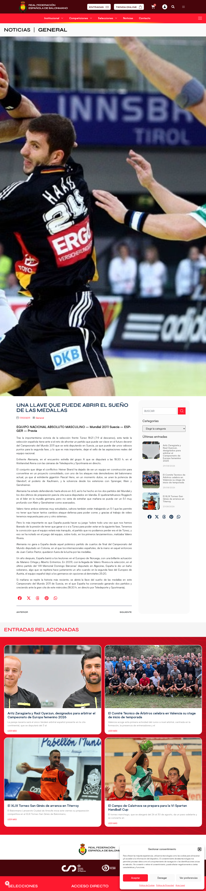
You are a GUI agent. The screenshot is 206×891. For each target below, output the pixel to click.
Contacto (144, 18)
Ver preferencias (189, 877)
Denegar (162, 877)
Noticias (128, 18)
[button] (199, 849)
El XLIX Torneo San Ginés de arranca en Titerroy (173, 499)
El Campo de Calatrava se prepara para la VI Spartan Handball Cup (147, 807)
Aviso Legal (180, 885)
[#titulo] (7, 883)
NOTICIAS (17, 30)
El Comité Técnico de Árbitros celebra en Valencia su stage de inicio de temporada (174, 478)
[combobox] (159, 410)
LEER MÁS (12, 731)
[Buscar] (182, 410)
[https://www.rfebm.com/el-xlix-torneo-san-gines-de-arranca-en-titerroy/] (151, 501)
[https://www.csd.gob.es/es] (74, 868)
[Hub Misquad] (164, 6)
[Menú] (183, 7)
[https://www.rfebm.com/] (43, 6)
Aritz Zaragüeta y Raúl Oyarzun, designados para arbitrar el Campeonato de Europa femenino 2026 (172, 453)
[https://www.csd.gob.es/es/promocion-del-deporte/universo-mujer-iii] (109, 868)
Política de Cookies (146, 885)
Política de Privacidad (165, 885)
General (52, 30)
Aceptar (135, 877)
